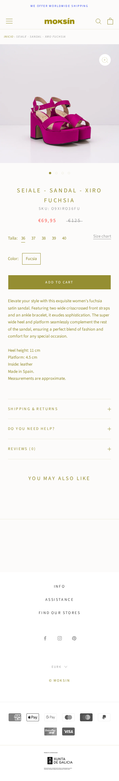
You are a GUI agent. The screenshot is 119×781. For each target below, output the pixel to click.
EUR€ (56, 667)
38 (44, 238)
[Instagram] (60, 638)
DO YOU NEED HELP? (31, 429)
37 (33, 238)
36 (23, 238)
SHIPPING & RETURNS (33, 409)
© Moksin (59, 680)
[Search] (98, 21)
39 (54, 238)
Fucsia (31, 259)
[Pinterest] (74, 638)
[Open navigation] (9, 21)
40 (64, 238)
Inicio (8, 37)
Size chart (102, 236)
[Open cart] (110, 21)
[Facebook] (45, 638)
